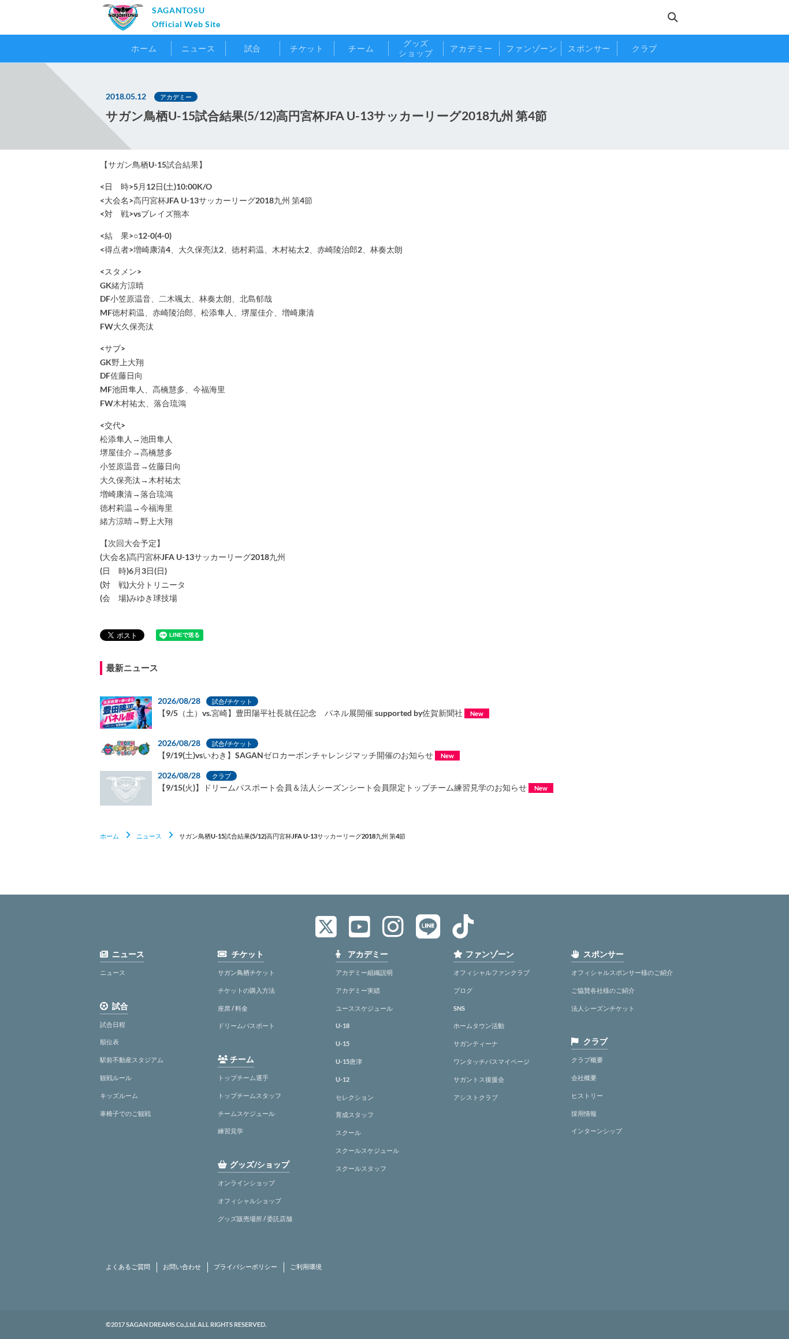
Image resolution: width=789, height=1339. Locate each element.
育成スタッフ (355, 1114)
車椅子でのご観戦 (125, 1113)
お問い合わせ (182, 1266)
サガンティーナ (475, 1043)
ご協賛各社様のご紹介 (603, 990)
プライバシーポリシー (245, 1266)
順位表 (109, 1041)
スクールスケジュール (367, 1150)
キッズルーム (119, 1095)
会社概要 (584, 1077)
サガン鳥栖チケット (246, 972)
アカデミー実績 (358, 990)
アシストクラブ (475, 1097)
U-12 (342, 1079)
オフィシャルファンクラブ (491, 972)
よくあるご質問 (128, 1266)
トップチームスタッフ (249, 1095)
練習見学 (230, 1130)
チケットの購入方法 (246, 990)
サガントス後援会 (478, 1079)
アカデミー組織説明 (364, 972)
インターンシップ (596, 1130)
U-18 (342, 1025)
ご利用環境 (306, 1266)
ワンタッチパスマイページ (491, 1061)
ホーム (109, 836)
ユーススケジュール (364, 1008)
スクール (348, 1132)
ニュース (149, 836)
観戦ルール (116, 1077)
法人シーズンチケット (603, 1008)
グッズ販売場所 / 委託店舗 (255, 1218)
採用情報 (584, 1113)
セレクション (355, 1097)
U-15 (342, 1043)
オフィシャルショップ (249, 1200)
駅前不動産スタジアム (131, 1059)
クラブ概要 (587, 1059)
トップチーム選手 (243, 1077)
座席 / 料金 (233, 1008)
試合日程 (112, 1024)
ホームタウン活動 (478, 1025)
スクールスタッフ (361, 1168)
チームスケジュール (246, 1113)
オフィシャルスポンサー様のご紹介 (622, 972)
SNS (459, 1008)
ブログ (462, 990)
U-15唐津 (349, 1061)
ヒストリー (587, 1095)
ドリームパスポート (246, 1025)
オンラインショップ (246, 1182)
